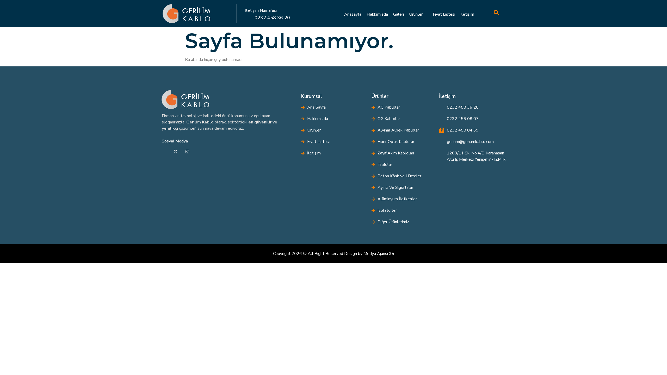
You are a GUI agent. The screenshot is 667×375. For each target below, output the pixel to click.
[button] (486, 13)
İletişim (467, 14)
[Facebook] (164, 152)
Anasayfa (352, 14)
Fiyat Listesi (444, 14)
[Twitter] (176, 152)
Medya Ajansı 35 (378, 254)
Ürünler (416, 14)
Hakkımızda (377, 14)
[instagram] (187, 152)
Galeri (398, 14)
